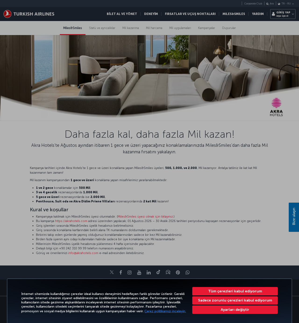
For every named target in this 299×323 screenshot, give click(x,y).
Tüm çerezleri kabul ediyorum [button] (235, 291)
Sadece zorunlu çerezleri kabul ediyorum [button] (235, 300)
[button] (235, 309)
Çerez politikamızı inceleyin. (165, 311)
